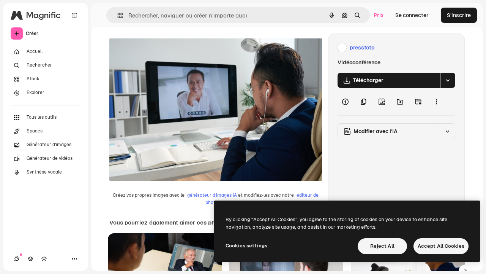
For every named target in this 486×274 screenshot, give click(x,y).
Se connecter (412, 15)
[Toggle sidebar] (74, 15)
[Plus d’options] (436, 101)
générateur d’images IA (212, 195)
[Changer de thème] (44, 259)
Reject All (382, 246)
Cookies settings (246, 245)
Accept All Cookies (441, 246)
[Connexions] (17, 259)
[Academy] (30, 259)
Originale (159, 47)
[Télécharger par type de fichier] (447, 80)
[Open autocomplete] (117, 15)
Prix (379, 15)
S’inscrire (459, 15)
